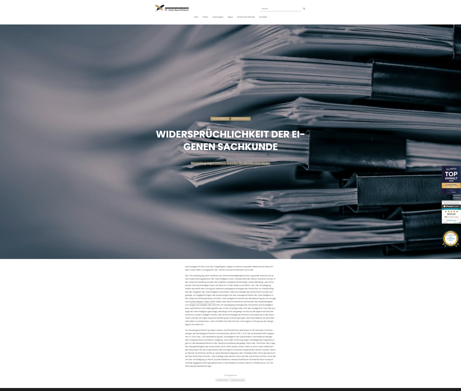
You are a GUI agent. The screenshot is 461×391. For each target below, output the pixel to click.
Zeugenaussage (237, 380)
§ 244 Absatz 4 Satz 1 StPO (202, 301)
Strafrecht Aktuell (240, 119)
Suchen (304, 8)
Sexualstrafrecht (220, 119)
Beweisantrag (222, 380)
